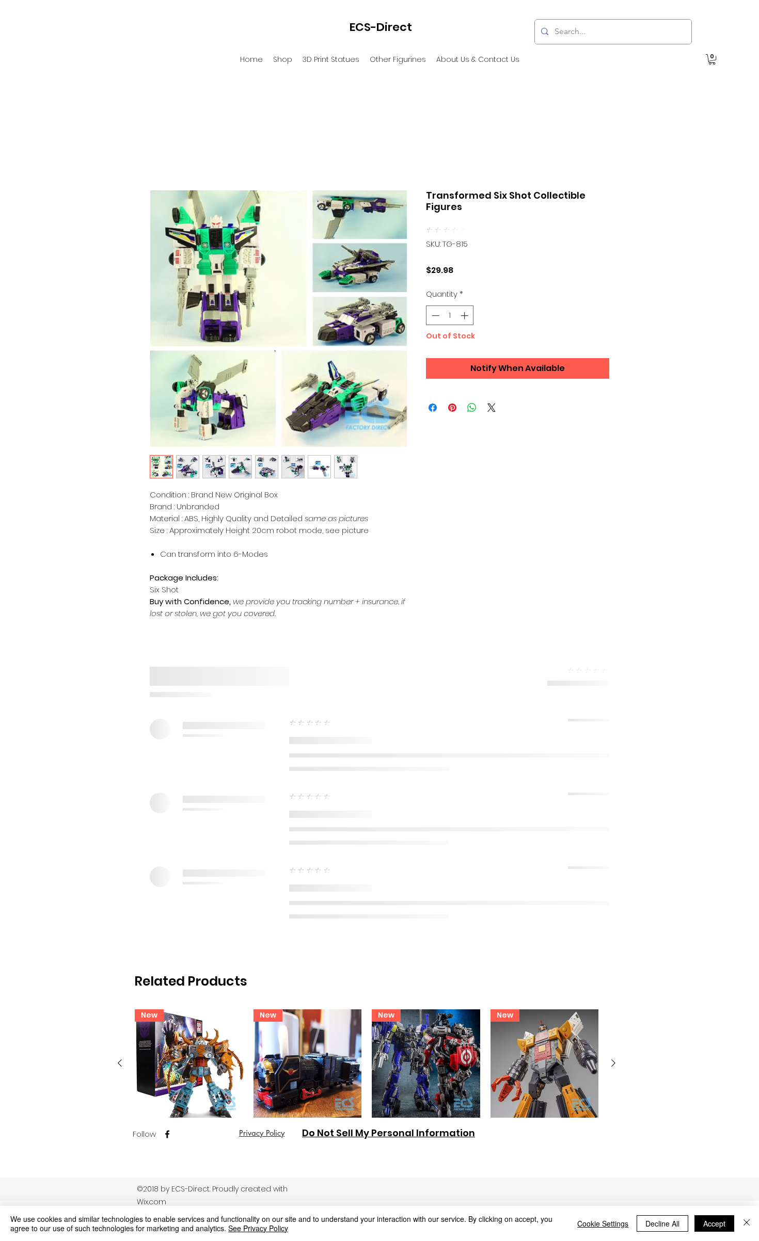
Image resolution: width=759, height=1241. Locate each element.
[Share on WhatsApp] (472, 392)
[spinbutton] (449, 300)
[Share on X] (491, 392)
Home (162, 151)
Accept (714, 1223)
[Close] (746, 1223)
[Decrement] (434, 300)
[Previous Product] (120, 826)
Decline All (662, 1223)
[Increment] (465, 300)
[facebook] (167, 898)
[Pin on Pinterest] (452, 392)
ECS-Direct (381, 27)
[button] (712, 59)
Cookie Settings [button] (602, 1223)
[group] (367, 867)
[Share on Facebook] (432, 392)
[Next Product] (613, 826)
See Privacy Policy (258, 1228)
